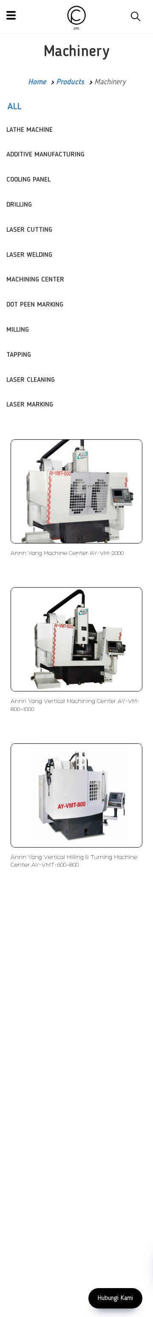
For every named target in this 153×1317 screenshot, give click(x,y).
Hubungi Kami (115, 1298)
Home (37, 82)
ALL (14, 106)
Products (70, 82)
